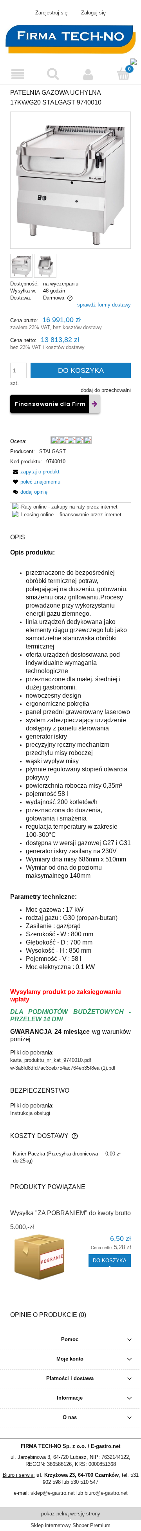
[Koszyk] (123, 73)
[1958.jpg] (21, 265)
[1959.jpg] (45, 266)
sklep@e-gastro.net (53, 1493)
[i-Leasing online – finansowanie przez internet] (66, 514)
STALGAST (52, 451)
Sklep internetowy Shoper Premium (70, 1525)
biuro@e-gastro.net (106, 1493)
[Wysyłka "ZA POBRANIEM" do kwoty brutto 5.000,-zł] (40, 1257)
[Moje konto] (88, 74)
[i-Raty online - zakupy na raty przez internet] (65, 506)
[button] (17, 74)
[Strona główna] (70, 38)
